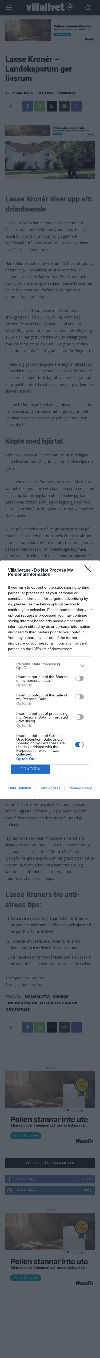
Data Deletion (19, 788)
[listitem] (50, 666)
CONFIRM (30, 769)
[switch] (79, 678)
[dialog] (50, 679)
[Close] (90, 571)
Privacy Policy (80, 788)
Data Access (49, 788)
